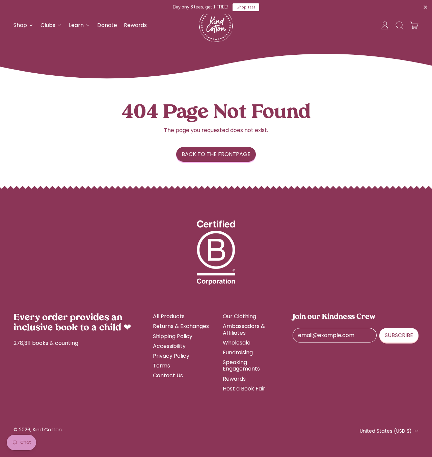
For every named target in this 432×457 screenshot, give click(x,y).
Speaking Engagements (241, 365)
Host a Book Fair (244, 388)
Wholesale (236, 343)
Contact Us (168, 375)
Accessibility (169, 346)
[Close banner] (425, 7)
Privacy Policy (171, 356)
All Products (169, 316)
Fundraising (238, 352)
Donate (107, 25)
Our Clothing (239, 316)
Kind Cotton (47, 429)
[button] (399, 25)
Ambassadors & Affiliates (244, 329)
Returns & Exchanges (181, 326)
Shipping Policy (172, 336)
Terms (161, 366)
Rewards (135, 25)
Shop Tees (246, 7)
